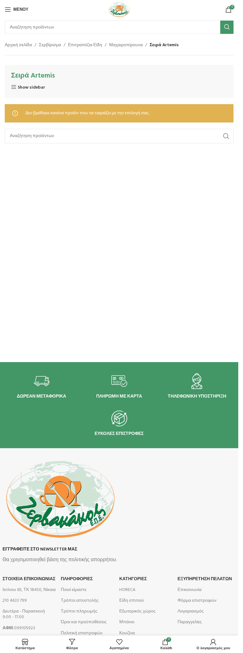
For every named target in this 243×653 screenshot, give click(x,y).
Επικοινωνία (190, 589)
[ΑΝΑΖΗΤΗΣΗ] (227, 27)
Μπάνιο (126, 622)
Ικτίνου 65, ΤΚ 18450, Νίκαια (29, 589)
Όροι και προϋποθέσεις (84, 622)
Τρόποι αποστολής (80, 600)
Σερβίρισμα (50, 45)
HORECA (127, 589)
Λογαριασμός (191, 611)
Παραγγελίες (190, 622)
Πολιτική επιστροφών (82, 633)
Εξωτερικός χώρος (137, 611)
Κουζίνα (127, 633)
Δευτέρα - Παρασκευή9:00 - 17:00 (24, 614)
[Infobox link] (41, 386)
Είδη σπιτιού (131, 600)
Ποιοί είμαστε (73, 589)
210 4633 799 (15, 600)
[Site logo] (119, 9)
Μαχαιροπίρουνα (126, 45)
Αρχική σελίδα (18, 45)
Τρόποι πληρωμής (79, 611)
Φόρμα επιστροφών (197, 600)
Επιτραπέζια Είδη (85, 45)
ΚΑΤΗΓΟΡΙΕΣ (133, 579)
